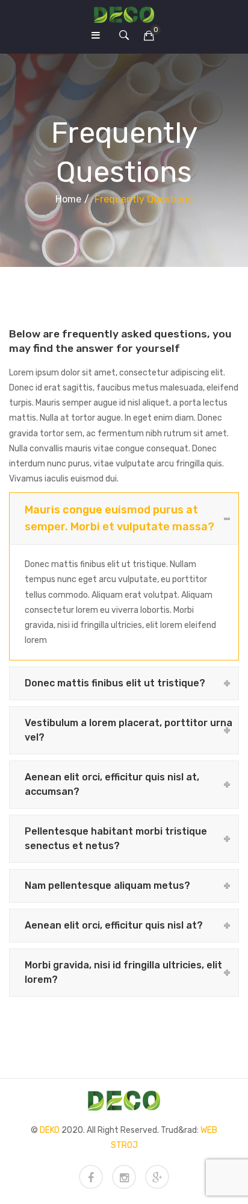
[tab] (124, 518)
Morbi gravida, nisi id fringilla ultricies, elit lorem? (123, 972)
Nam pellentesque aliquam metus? (107, 885)
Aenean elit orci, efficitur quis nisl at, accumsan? (112, 784)
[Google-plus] (157, 1177)
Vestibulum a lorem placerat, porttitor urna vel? (128, 730)
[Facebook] (91, 1177)
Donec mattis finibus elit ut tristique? (115, 683)
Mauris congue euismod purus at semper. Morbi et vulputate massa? (119, 518)
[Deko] (124, 14)
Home (68, 199)
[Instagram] (124, 1177)
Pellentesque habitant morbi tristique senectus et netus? (116, 838)
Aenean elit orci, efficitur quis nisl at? (114, 925)
